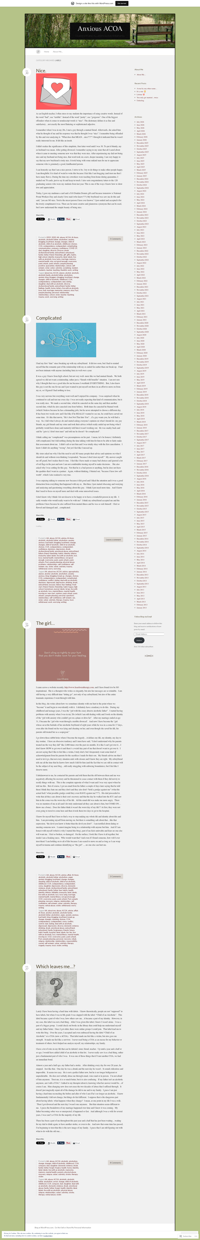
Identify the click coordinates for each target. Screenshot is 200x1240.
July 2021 (140, 302)
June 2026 (140, 125)
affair (69, 875)
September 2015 (143, 511)
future (72, 930)
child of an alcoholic (54, 244)
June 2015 (140, 520)
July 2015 (140, 517)
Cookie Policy (48, 1236)
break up (60, 576)
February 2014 (142, 568)
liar (67, 932)
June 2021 (140, 305)
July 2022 (140, 266)
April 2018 (141, 419)
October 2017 (142, 437)
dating (68, 282)
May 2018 (140, 416)
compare (55, 248)
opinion (59, 593)
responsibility (71, 941)
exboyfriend (60, 252)
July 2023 (140, 230)
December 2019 (142, 359)
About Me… (58, 51)
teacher (49, 270)
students (42, 270)
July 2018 (140, 410)
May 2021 (140, 308)
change (57, 242)
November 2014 (143, 541)
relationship (64, 292)
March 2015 (141, 529)
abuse (62, 237)
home (53, 288)
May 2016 (140, 487)
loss (50, 591)
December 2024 (142, 179)
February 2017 (142, 460)
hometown (48, 589)
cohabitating (72, 246)
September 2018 (143, 404)
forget (51, 1168)
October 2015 (142, 508)
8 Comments (115, 1162)
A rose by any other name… (147, 88)
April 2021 (141, 311)
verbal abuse (50, 905)
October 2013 (142, 580)
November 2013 (143, 577)
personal (55, 292)
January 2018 (142, 428)
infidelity (55, 892)
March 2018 (141, 422)
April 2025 (141, 167)
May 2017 (140, 452)
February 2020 (142, 353)
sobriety (59, 268)
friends (51, 587)
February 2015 (142, 532)
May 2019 (140, 380)
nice (51, 261)
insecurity (58, 257)
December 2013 (142, 574)
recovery (49, 901)
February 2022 (142, 281)
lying (65, 895)
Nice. (41, 70)
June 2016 (140, 484)
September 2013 (143, 583)
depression (60, 549)
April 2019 (141, 383)
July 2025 (140, 158)
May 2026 (140, 128)
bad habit (49, 542)
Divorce (60, 250)
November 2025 (143, 146)
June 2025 (140, 161)
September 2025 (143, 152)
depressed (51, 582)
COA (40, 246)
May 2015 (140, 523)
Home (46, 51)
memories (59, 290)
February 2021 (142, 317)
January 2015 (142, 535)
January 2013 (142, 607)
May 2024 (140, 200)
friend (51, 255)
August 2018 (141, 407)
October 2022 (142, 257)
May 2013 (140, 595)
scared (41, 943)
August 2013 (141, 586)
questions (70, 595)
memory (72, 259)
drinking (69, 582)
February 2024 (142, 209)
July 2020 (140, 338)
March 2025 (141, 170)
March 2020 (141, 350)
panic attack (43, 263)
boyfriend (50, 242)
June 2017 (140, 449)
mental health (44, 261)
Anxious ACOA (100, 28)
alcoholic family (44, 275)
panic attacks (54, 263)
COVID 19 (73, 248)
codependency (49, 246)
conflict (51, 580)
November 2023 (143, 218)
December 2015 (142, 502)
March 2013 (141, 601)
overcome (72, 261)
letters (58, 288)
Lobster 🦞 (141, 94)
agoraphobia (73, 571)
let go (68, 589)
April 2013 (141, 598)
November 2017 (143, 434)
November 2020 (143, 326)
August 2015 (141, 514)
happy (70, 587)
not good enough (61, 261)
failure (41, 553)
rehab (74, 939)
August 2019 (141, 371)
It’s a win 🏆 (141, 91)
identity (51, 257)
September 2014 (143, 547)
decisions (51, 549)
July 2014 (140, 553)
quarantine (50, 266)
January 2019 (142, 392)
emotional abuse (61, 551)
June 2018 (140, 413)
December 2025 (142, 143)
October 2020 (142, 329)
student (75, 268)
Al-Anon (75, 237)
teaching (56, 270)
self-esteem (67, 598)
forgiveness (58, 930)
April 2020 (141, 347)
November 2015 (143, 505)
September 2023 (143, 224)
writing (75, 270)
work (70, 270)
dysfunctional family (46, 252)
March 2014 (141, 565)
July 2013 (140, 589)
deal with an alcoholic (54, 284)
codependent (61, 246)
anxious (42, 542)
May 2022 (140, 272)
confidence (63, 248)
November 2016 (143, 469)
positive (42, 266)
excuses (52, 585)
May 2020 (140, 344)
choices (74, 244)
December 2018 (142, 395)
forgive (58, 1168)
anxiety (71, 239)
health (47, 288)
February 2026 (142, 137)
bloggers (52, 277)
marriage (64, 259)
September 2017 (143, 440)
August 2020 (141, 335)
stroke (68, 1174)
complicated (72, 578)
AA (58, 237)
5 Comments (115, 239)
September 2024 (143, 188)
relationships (60, 266)
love (54, 259)
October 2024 (142, 185)
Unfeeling (140, 100)
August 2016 (141, 478)
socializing (67, 268)
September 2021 (143, 296)
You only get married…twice (147, 97)
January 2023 (142, 248)
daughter (46, 250)
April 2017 (141, 454)
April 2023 (141, 239)
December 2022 (142, 251)
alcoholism (63, 239)
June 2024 (140, 197)
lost (75, 556)
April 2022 (141, 275)
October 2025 (142, 149)
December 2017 (142, 431)
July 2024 (140, 194)
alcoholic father (52, 239)
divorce (53, 250)
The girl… (45, 623)
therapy (59, 600)
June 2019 (140, 377)
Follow (139, 640)
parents (60, 1172)
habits (73, 255)
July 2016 (140, 481)
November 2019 (143, 362)
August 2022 (141, 263)
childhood (66, 244)
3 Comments (115, 876)
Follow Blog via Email (143, 616)
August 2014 (141, 550)
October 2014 (142, 544)
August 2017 (141, 443)
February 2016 (142, 496)
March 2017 (141, 457)
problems (42, 564)
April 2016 (141, 490)
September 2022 (143, 260)
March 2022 (141, 278)
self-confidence (64, 564)
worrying (53, 297)
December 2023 (142, 215)
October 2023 (142, 221)
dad (40, 250)
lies (71, 932)
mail (44, 290)
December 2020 (142, 323)
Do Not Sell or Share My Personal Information (73, 1228)
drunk (66, 250)
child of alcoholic (52, 279)
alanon (61, 273)
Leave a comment (113, 539)
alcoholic (42, 239)
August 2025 (141, 155)
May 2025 (140, 164)
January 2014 (142, 571)
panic (56, 560)
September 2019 (143, 368)
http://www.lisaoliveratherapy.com (79, 687)
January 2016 (142, 499)
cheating (42, 881)
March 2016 (141, 493)
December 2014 (142, 538)
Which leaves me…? (55, 966)
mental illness (59, 558)
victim (58, 905)
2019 (48, 237)
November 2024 (143, 182)
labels (70, 257)
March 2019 (141, 386)
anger (70, 877)
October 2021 (142, 293)
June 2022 (140, 269)
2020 (54, 237)
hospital (52, 932)
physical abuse (68, 562)
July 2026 (140, 122)
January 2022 (142, 284)
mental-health (69, 591)
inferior (73, 553)
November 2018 (143, 398)
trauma (41, 297)
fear (63, 585)
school (68, 266)
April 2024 (141, 203)
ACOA (68, 237)
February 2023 (142, 245)
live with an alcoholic (70, 288)
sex (46, 566)
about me (48, 273)
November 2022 (143, 254)
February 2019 (142, 389)
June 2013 (140, 592)
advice (63, 538)
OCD (41, 899)
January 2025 (142, 176)
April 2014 (141, 562)
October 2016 (142, 472)
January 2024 (142, 212)
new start (51, 593)
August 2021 (141, 299)
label (65, 257)
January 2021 (142, 320)
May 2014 (140, 559)
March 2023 (141, 242)
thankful (63, 270)
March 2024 (141, 206)
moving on (43, 593)
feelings (41, 288)
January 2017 (142, 463)
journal (56, 589)
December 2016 (142, 466)
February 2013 (142, 604)
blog (47, 277)
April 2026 (141, 131)
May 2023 (140, 236)
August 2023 (141, 227)
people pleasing (66, 263)
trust (71, 600)
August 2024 (141, 191)
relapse (56, 901)
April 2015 (141, 526)
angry (63, 915)
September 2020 (143, 332)
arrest (55, 1181)
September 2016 (143, 475)
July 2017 (140, 446)
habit (66, 587)
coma (41, 886)
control (41, 924)
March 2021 (141, 314)
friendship (59, 255)
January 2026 (142, 140)
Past (76, 290)
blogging (42, 242)
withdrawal (43, 569)
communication (45, 248)
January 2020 (142, 356)
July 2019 (140, 374)
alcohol (68, 273)
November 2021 (143, 290)
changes (64, 242)
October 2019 (142, 365)
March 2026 (141, 134)
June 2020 (140, 341)
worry (50, 569)
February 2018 (142, 425)
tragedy (42, 945)
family (41, 255)
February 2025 (142, 173)
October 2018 (142, 401)
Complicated (49, 318)
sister (47, 268)
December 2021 (142, 287)
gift (65, 255)
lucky (59, 259)
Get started (122, 3)
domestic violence (71, 926)
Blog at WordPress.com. (44, 1228)
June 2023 (140, 233)
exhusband (69, 252)
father (46, 255)
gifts (68, 255)
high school (43, 257)
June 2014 (140, 556)
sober (52, 268)
